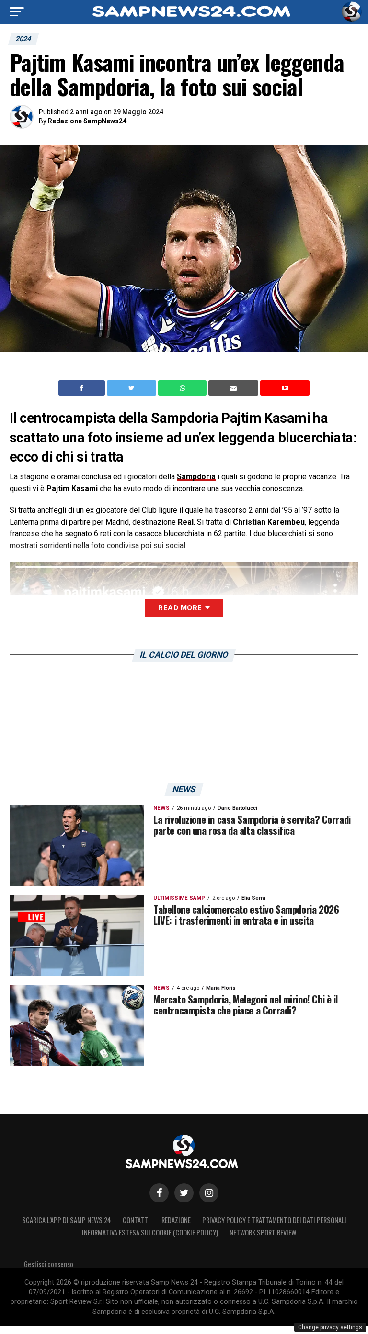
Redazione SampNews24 (87, 121)
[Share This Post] (183, 388)
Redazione (176, 1220)
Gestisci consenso (48, 1264)
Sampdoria (196, 476)
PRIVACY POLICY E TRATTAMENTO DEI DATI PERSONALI (274, 1220)
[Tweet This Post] (132, 388)
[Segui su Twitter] (184, 1192)
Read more (180, 608)
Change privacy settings (330, 1327)
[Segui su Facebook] (159, 1192)
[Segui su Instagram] (208, 1192)
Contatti (136, 1220)
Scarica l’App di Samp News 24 (66, 1220)
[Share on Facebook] (82, 388)
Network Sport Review (263, 1232)
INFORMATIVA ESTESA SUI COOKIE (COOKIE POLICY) (150, 1232)
